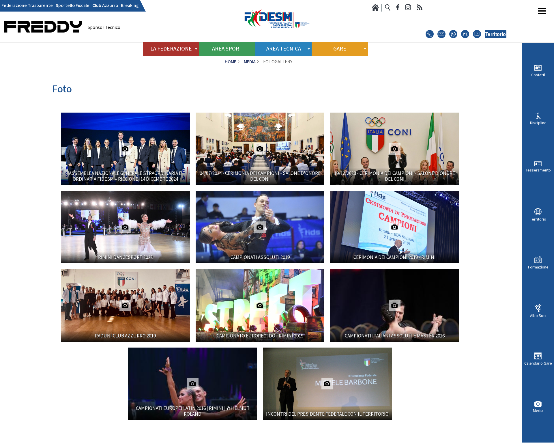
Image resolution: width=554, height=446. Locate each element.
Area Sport (227, 49)
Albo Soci (538, 315)
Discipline (538, 122)
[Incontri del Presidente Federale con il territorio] (327, 384)
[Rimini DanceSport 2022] (125, 227)
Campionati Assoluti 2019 (260, 257)
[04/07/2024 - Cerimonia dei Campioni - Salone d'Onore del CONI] (260, 149)
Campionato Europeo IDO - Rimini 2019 (260, 336)
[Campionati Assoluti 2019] (260, 227)
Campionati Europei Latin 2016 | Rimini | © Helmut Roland (193, 411)
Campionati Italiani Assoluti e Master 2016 (395, 336)
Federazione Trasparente (27, 5)
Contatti (538, 74)
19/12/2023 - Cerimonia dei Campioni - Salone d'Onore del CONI (394, 176)
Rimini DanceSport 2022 (125, 257)
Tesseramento (538, 170)
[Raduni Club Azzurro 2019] (125, 305)
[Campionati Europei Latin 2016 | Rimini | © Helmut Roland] (192, 384)
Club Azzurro (105, 5)
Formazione (538, 267)
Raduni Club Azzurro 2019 (125, 336)
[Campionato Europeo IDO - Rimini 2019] (260, 305)
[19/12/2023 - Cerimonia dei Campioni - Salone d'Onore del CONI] (394, 149)
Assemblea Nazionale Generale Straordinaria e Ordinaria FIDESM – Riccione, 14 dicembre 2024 (125, 176)
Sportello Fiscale (72, 5)
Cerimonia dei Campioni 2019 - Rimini (394, 257)
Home (230, 62)
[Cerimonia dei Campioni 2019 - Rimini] (394, 227)
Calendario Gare (538, 363)
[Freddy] (43, 41)
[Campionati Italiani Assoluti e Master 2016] (394, 305)
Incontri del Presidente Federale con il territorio (327, 414)
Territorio (538, 219)
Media (538, 410)
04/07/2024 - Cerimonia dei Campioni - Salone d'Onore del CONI (260, 176)
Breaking (130, 5)
